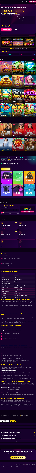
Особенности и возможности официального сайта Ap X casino (11, 258)
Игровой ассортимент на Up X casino (7, 263)
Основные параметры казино (6, 255)
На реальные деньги (16, 168)
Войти (27, 1)
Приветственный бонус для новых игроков (8, 261)
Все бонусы (16, 29)
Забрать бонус (6, 29)
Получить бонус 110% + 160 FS (18, 457)
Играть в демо (6, 168)
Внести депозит (27, 211)
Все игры (33, 59)
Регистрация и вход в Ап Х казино (7, 260)
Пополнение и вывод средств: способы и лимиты (9, 265)
